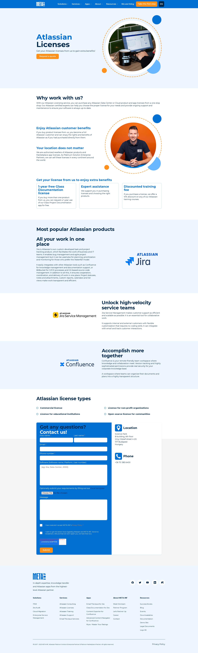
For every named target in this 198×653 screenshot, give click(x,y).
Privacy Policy (77, 525)
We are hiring (127, 4)
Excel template (98, 488)
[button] (63, 4)
